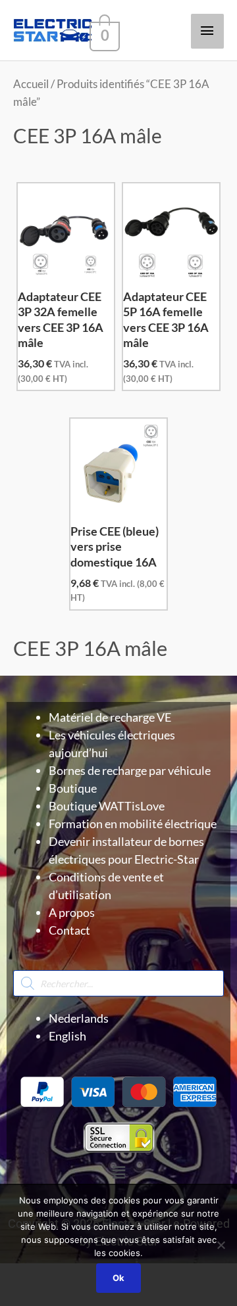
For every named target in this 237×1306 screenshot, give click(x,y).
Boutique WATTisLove (107, 806)
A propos (72, 912)
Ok (118, 1277)
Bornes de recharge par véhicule (130, 770)
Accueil (31, 84)
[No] (220, 1244)
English (67, 1036)
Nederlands (79, 1018)
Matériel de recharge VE (110, 717)
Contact (69, 930)
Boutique (73, 788)
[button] (118, 1172)
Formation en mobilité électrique (133, 823)
